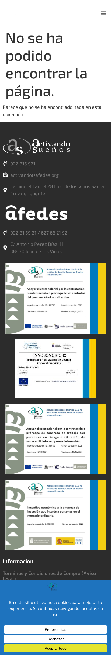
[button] (103, 13)
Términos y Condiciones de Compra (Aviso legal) (49, 575)
